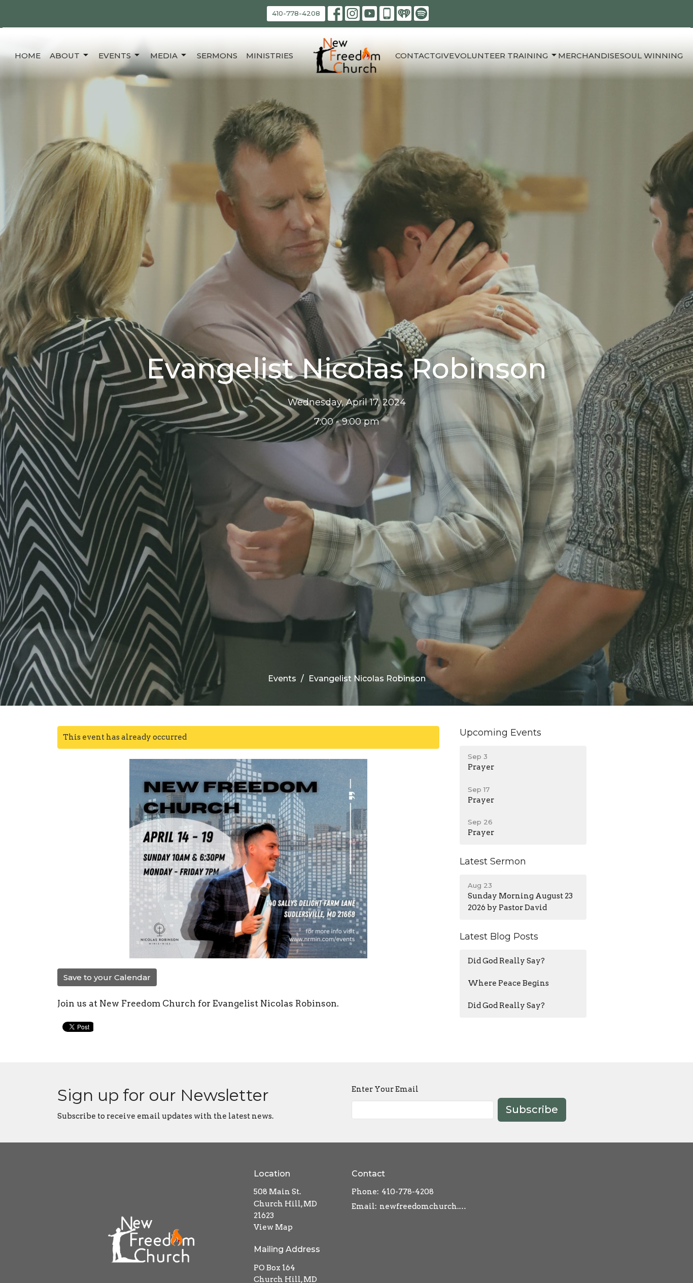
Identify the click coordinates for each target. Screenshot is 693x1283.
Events (114, 55)
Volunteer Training (501, 55)
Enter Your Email (385, 1089)
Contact (415, 55)
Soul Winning (651, 55)
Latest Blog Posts (499, 936)
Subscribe (532, 1109)
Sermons (217, 55)
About (65, 55)
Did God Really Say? (506, 960)
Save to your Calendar (107, 977)
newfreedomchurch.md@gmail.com (425, 1206)
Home (28, 55)
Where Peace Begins (508, 983)
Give (444, 55)
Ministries (269, 55)
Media (164, 55)
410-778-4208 (296, 13)
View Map (273, 1227)
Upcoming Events (500, 732)
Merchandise (588, 55)
